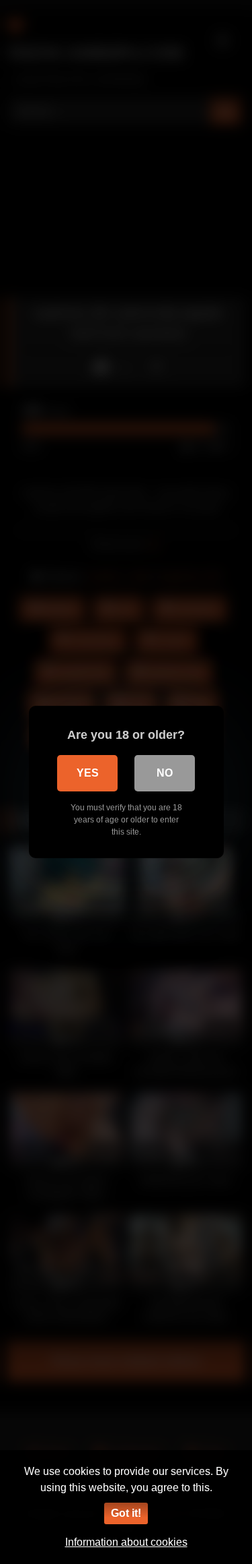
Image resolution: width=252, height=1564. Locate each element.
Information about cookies (126, 1542)
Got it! (126, 1513)
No (165, 773)
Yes (88, 773)
